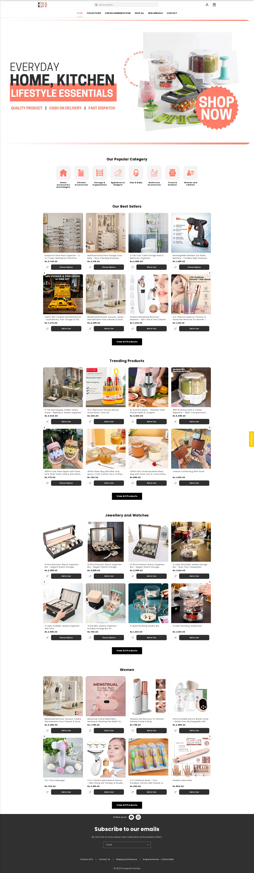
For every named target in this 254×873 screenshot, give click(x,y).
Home (80, 13)
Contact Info (86, 859)
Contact (172, 13)
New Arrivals (155, 13)
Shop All (139, 13)
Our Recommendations (118, 13)
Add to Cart (151, 267)
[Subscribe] (148, 845)
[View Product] (47, 267)
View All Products (127, 341)
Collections (94, 13)
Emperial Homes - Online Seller (158, 859)
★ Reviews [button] (251, 439)
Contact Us (104, 859)
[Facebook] (131, 817)
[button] (48, 848)
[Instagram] (138, 817)
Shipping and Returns (126, 859)
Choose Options (66, 267)
